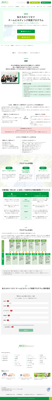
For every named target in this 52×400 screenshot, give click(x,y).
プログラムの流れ (34, 53)
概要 (13, 53)
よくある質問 (49, 6)
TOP (1, 45)
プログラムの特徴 (22, 53)
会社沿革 (41, 360)
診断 (15, 360)
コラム (44, 6)
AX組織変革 (17, 6)
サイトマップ (42, 363)
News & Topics (30, 367)
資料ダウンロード (46, 2)
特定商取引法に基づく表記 (10, 394)
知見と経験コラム (30, 360)
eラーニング (17, 362)
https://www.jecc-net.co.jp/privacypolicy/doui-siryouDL (22, 325)
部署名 (4, 320)
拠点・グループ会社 (43, 358)
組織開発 (12, 45)
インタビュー (23, 6)
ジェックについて (11, 6)
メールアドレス (6, 310)
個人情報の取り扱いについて (41, 394)
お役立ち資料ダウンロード (32, 358)
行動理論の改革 (5, 358)
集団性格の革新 (5, 360)
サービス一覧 (3, 6)
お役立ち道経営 (5, 356)
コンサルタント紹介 (18, 365)
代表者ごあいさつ (43, 356)
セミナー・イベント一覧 (31, 6)
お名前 (4, 306)
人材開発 (16, 356)
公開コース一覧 (39, 6)
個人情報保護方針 (19, 394)
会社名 (4, 301)
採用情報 (41, 362)
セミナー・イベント (31, 356)
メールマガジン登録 (31, 363)
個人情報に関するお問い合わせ (30, 394)
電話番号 (5, 315)
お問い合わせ (35, 2)
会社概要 (41, 355)
